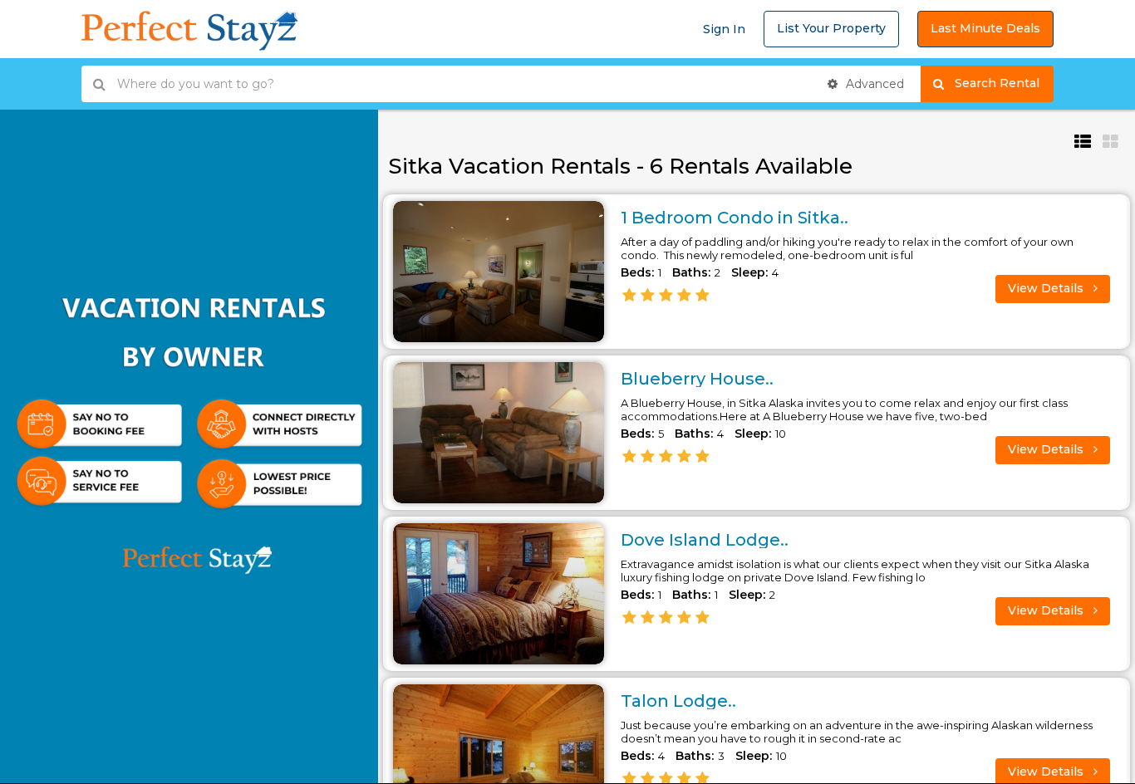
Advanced (873, 83)
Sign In (724, 29)
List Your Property (831, 28)
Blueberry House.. (697, 379)
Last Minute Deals (985, 28)
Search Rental (1004, 83)
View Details (1047, 288)
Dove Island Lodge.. (705, 540)
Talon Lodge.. (678, 701)
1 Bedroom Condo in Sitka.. (734, 218)
